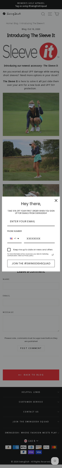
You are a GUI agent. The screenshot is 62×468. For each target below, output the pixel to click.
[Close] (56, 200)
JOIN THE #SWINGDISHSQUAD (31, 263)
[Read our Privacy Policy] (53, 255)
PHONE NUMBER (14, 231)
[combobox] (14, 238)
